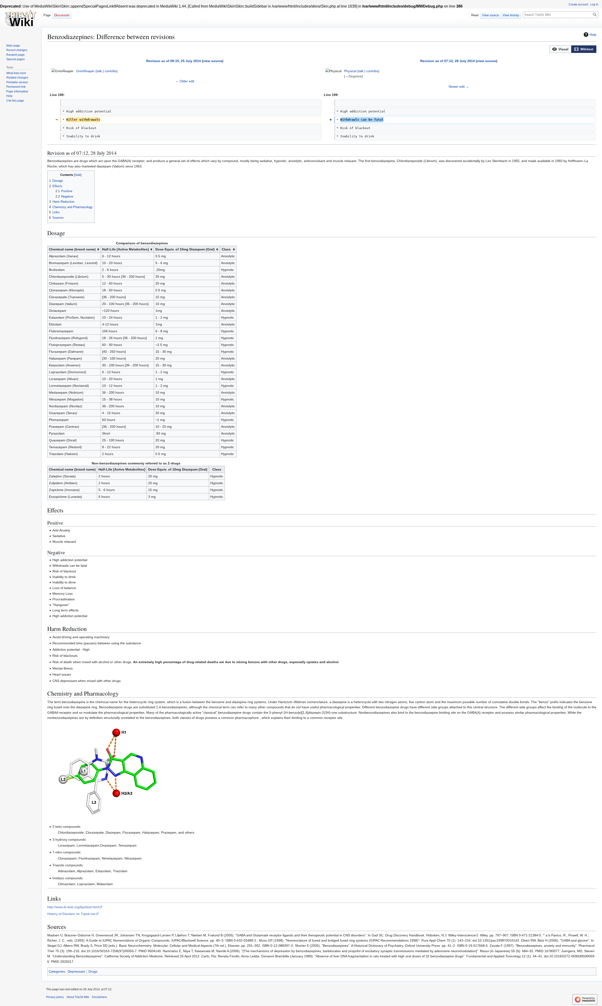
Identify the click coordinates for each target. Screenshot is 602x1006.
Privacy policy (55, 997)
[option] (560, 49)
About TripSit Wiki (78, 997)
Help (593, 34)
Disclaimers (99, 997)
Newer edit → (459, 86)
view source (212, 61)
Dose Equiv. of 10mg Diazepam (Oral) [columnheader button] (185, 249)
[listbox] (572, 49)
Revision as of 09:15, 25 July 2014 (173, 61)
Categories (57, 971)
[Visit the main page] (21, 19)
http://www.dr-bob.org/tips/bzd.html (73, 907)
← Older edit (184, 81)
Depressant (76, 971)
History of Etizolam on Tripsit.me (71, 914)
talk (99, 71)
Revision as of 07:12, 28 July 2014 (447, 61)
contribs (110, 71)
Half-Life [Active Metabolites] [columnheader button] (125, 249)
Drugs (92, 971)
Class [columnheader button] (226, 249)
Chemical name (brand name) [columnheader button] (72, 249)
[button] (560, 49)
